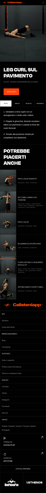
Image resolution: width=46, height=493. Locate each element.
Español (11, 426)
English (5, 426)
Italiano (33, 426)
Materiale (40, 103)
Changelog (6, 347)
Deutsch (19, 426)
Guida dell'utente (8, 327)
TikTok (4, 393)
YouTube (5, 387)
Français (26, 426)
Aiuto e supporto (8, 360)
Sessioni (5, 321)
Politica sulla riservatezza (11, 367)
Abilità (17, 103)
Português (6, 430)
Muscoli (29, 103)
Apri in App (11, 92)
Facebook (5, 406)
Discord (5, 413)
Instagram (5, 400)
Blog (3, 340)
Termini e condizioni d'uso (12, 373)
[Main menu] (43, 2)
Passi (6, 103)
